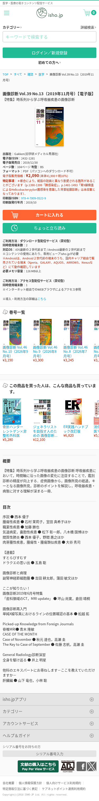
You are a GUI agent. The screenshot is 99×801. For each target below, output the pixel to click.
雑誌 (30, 74)
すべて (18, 74)
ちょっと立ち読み (49, 228)
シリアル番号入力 (49, 753)
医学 (41, 74)
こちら (41, 299)
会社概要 (8, 783)
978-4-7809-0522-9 (33, 198)
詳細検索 (88, 27)
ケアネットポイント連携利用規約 (64, 789)
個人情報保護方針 (30, 783)
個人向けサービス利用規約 (63, 783)
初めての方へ (49, 62)
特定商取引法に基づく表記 (20, 789)
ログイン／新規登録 (49, 52)
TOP (5, 74)
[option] (15, 340)
